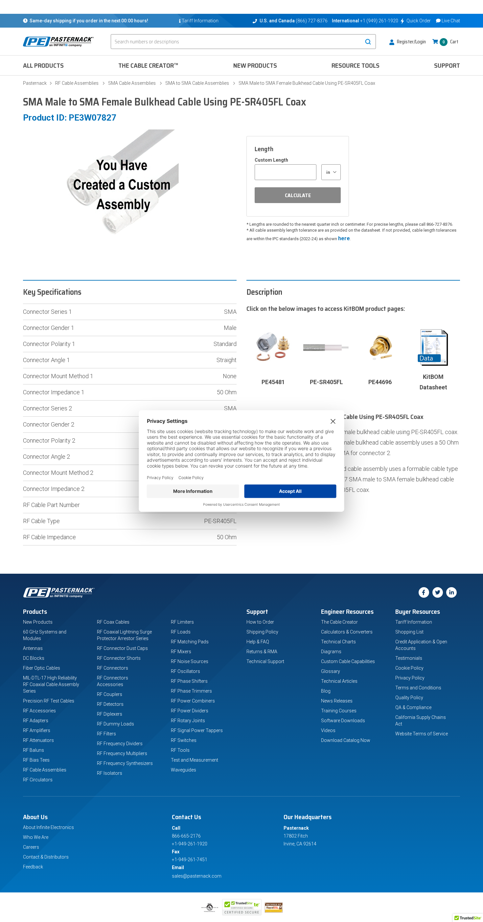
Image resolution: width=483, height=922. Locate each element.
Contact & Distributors (46, 857)
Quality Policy (409, 697)
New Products (255, 65)
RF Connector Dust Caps (122, 648)
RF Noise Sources (189, 661)
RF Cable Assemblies (77, 83)
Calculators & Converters (347, 631)
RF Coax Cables (113, 622)
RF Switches (183, 740)
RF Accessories (39, 710)
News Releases (337, 700)
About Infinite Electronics (48, 827)
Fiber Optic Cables (41, 668)
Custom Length (271, 160)
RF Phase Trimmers (191, 691)
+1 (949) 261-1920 (379, 20)
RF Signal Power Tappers (197, 730)
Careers (31, 847)
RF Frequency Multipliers (122, 753)
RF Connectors (112, 668)
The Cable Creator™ (148, 65)
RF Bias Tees (36, 760)
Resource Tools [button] (356, 65)
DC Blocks (33, 658)
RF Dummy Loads (115, 723)
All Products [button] (43, 65)
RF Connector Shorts (119, 658)
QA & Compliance (413, 707)
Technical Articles (339, 681)
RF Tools (180, 750)
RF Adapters (35, 720)
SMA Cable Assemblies (132, 83)
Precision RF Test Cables (48, 700)
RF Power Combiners (193, 700)
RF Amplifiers (36, 730)
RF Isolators (109, 773)
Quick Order (418, 20)
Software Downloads (343, 720)
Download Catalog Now (345, 740)
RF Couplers (109, 694)
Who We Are (35, 837)
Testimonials (408, 658)
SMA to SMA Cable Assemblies (197, 83)
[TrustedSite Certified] (242, 907)
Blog (326, 691)
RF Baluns (33, 750)
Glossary (330, 671)
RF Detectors (110, 704)
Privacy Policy (410, 677)
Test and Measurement (194, 760)
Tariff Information (413, 622)
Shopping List (409, 631)
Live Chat (451, 20)
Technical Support (265, 661)
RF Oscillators (185, 671)
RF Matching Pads (190, 641)
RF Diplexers (109, 714)
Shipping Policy (262, 631)
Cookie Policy (409, 668)
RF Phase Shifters (189, 681)
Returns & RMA (261, 651)
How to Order (260, 622)
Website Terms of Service (421, 733)
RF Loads (181, 631)
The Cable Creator (339, 622)
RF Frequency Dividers (120, 743)
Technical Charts (338, 641)
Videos (328, 730)
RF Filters (106, 733)
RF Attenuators (38, 740)
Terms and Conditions (418, 687)
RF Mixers (181, 651)
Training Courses (338, 710)
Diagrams (331, 651)
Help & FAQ (257, 641)
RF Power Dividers (189, 710)
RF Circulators (38, 779)
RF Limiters (182, 622)
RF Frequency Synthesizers (125, 763)
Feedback (33, 866)
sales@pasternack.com (196, 876)
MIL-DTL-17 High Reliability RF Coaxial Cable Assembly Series (51, 684)
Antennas (33, 648)
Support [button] (447, 65)
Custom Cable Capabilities (348, 661)
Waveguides (183, 769)
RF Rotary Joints (188, 720)
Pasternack (35, 83)
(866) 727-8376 (312, 20)
